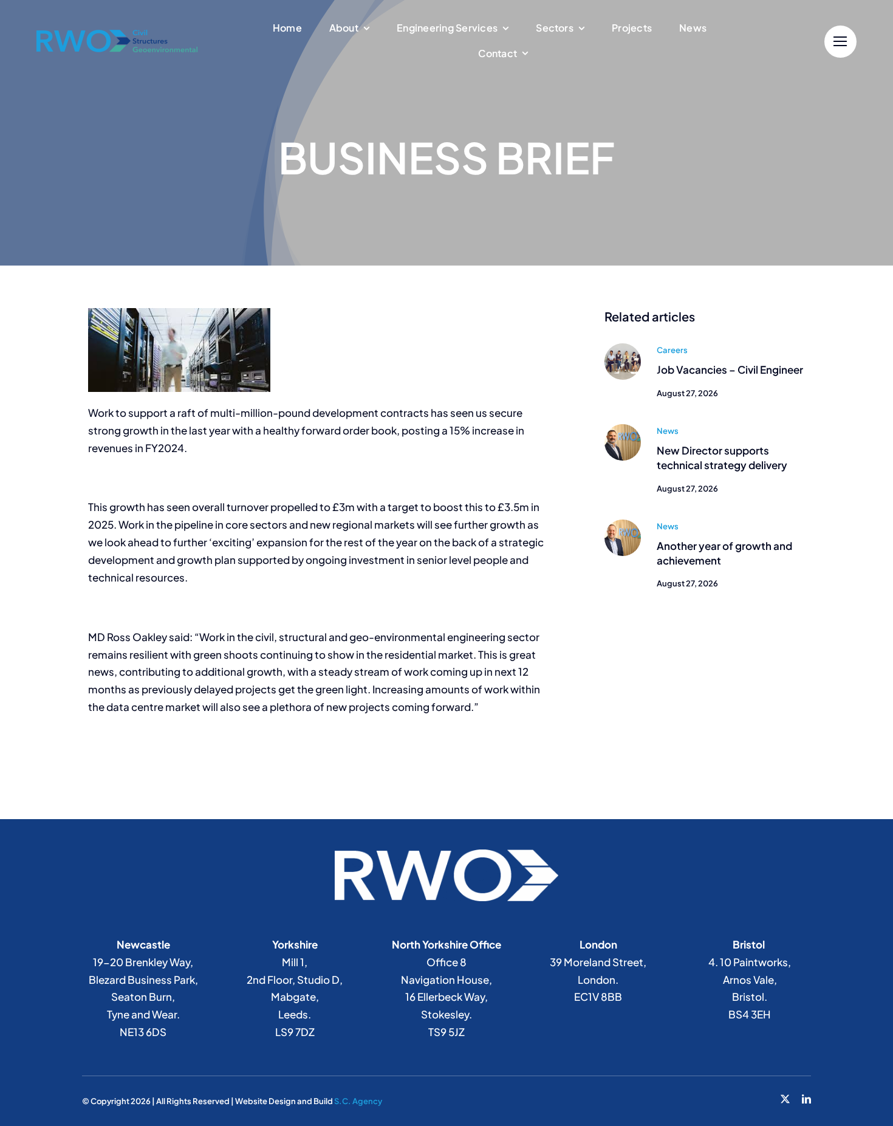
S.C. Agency (358, 1101)
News (668, 431)
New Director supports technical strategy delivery (722, 458)
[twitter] (785, 1099)
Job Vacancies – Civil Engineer (730, 369)
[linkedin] (806, 1099)
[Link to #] (840, 42)
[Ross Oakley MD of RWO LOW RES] (622, 524)
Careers (672, 350)
